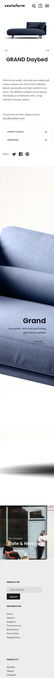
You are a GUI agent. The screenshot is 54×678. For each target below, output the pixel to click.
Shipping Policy (13, 637)
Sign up (13, 597)
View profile (17, 551)
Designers (11, 621)
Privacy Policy (13, 633)
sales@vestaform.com (14, 118)
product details (15, 132)
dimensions (13, 140)
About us (11, 618)
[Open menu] (47, 6)
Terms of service (14, 625)
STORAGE (11, 675)
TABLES (10, 671)
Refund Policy (13, 629)
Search (10, 614)
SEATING (11, 667)
